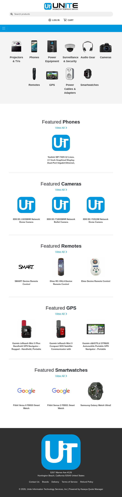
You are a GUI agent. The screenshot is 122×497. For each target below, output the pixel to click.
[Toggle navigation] (3, 28)
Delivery (55, 482)
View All (60, 127)
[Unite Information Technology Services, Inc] (61, 6)
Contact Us (34, 482)
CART (70, 20)
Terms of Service (70, 482)
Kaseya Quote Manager (92, 489)
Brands (45, 482)
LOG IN (56, 20)
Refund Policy (86, 482)
